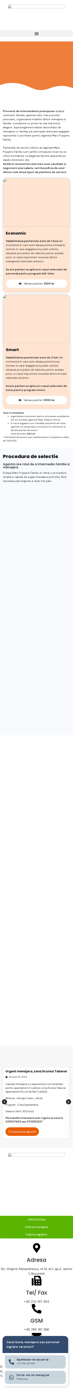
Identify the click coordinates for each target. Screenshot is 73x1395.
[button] (36, 33)
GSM (36, 1321)
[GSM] (36, 1309)
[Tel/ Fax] (36, 1280)
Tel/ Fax (36, 1292)
